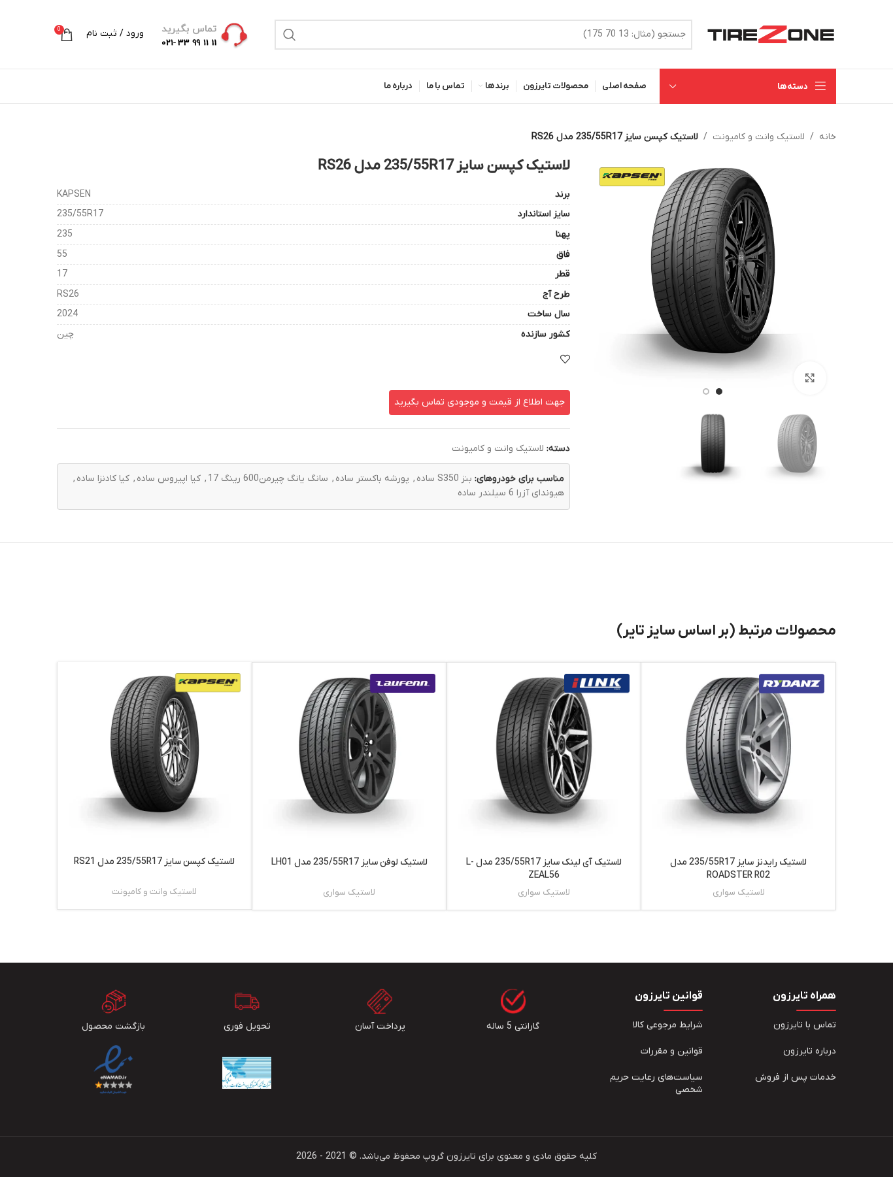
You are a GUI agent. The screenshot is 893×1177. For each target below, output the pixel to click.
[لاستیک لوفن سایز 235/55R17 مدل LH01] (349, 759)
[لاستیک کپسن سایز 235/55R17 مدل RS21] (154, 759)
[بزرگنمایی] (810, 377)
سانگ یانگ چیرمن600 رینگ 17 (268, 478)
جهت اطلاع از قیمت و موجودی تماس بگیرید (479, 402)
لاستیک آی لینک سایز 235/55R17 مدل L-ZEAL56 (544, 869)
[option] (719, 391)
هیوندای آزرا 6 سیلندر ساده (511, 493)
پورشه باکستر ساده (372, 478)
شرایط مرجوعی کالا (668, 1025)
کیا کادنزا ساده (102, 478)
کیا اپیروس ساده (169, 478)
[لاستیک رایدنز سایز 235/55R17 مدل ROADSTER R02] (738, 759)
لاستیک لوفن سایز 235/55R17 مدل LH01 (349, 862)
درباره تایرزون (809, 1051)
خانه (827, 137)
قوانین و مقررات (672, 1051)
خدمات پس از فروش (795, 1077)
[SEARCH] (290, 35)
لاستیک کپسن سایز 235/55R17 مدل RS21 (154, 861)
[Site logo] (770, 33)
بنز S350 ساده (444, 478)
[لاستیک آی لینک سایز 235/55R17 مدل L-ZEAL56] (544, 759)
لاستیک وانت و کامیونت (759, 137)
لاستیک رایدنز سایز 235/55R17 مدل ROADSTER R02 (738, 869)
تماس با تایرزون (804, 1025)
